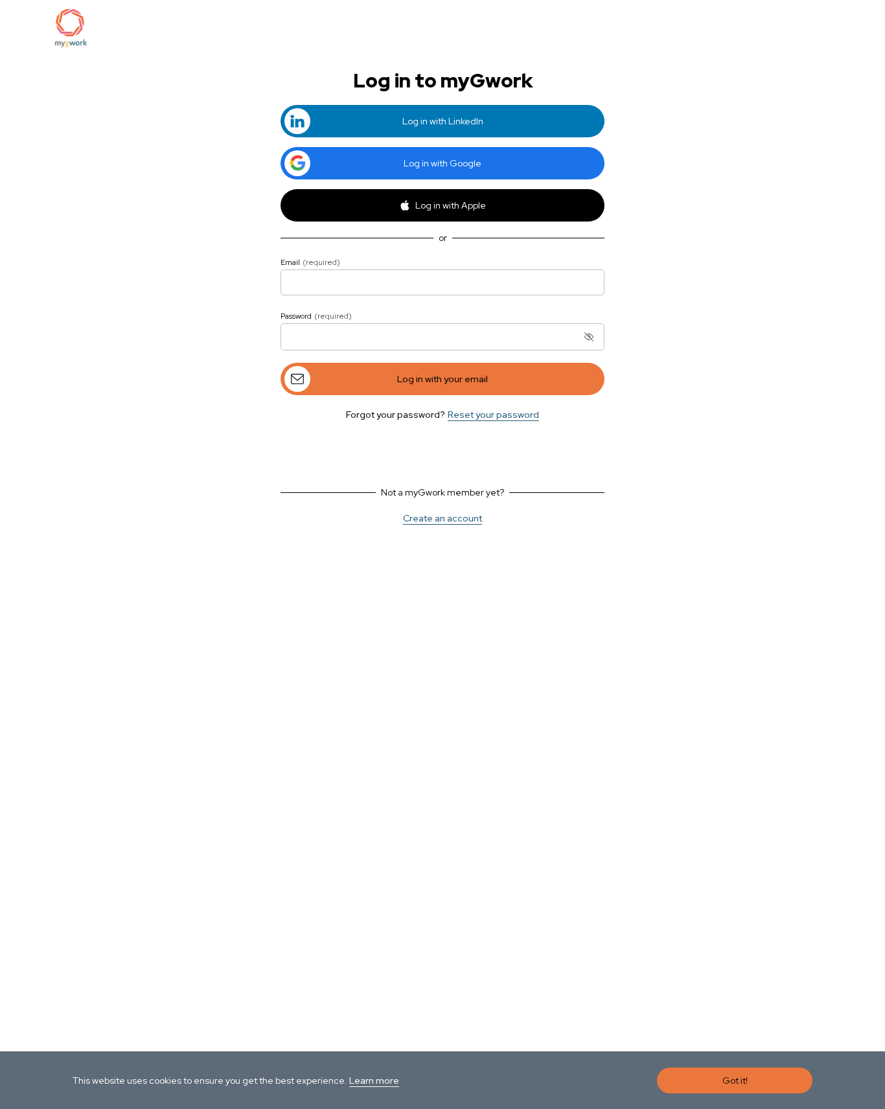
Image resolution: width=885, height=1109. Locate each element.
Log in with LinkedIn (442, 121)
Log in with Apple (450, 205)
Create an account (442, 518)
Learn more (374, 1080)
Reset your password (493, 414)
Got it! (735, 1080)
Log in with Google (442, 163)
